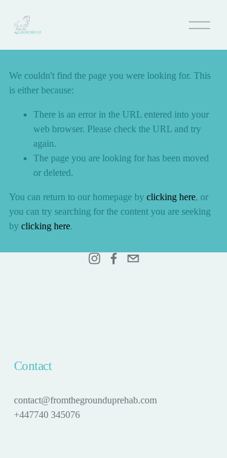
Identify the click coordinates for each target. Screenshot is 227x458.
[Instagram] (94, 258)
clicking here (171, 197)
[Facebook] (114, 258)
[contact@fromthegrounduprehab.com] (133, 258)
